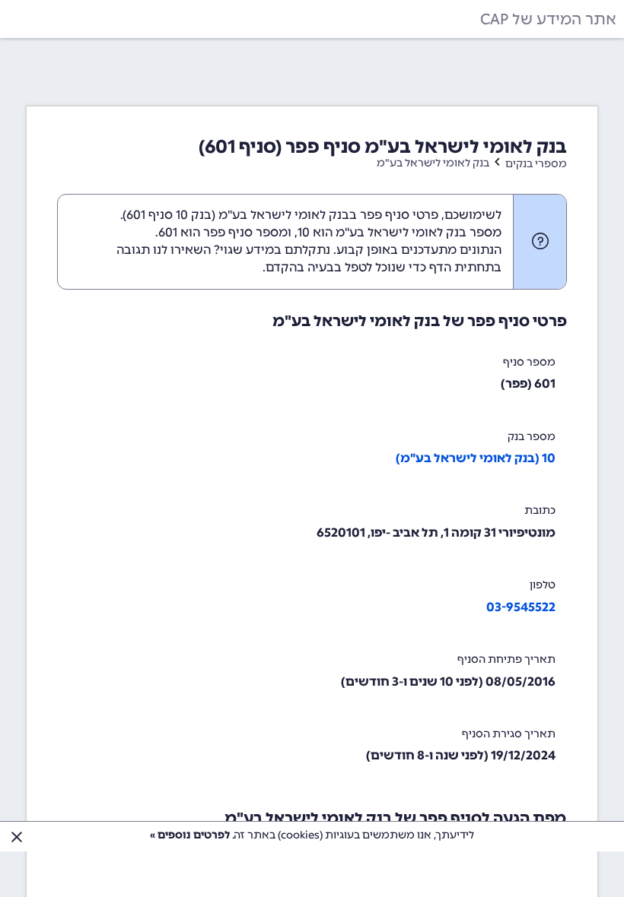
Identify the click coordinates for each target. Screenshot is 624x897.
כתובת (540, 510)
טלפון (543, 584)
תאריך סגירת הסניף (509, 733)
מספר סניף (529, 362)
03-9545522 (521, 607)
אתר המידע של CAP (548, 19)
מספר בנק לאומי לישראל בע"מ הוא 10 (399, 232)
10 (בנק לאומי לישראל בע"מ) (476, 458)
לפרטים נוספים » (190, 835)
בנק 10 (194, 215)
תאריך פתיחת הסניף (506, 659)
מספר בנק (532, 436)
